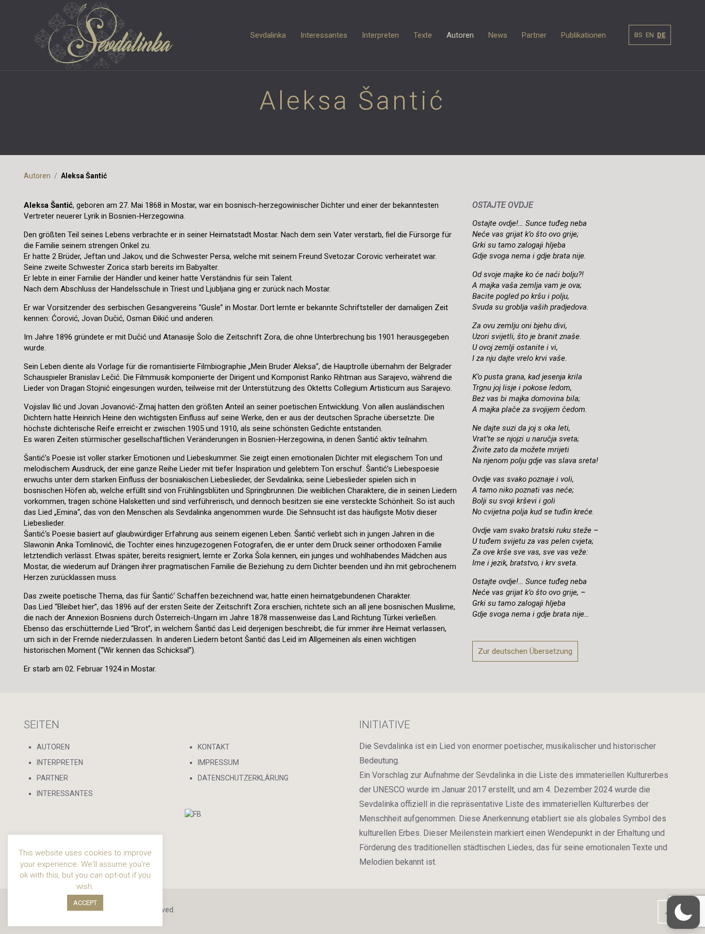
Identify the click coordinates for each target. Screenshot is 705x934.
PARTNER (52, 778)
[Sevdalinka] (103, 35)
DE (661, 35)
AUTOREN (53, 747)
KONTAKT (214, 747)
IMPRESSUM (218, 762)
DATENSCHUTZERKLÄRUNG (243, 778)
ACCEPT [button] (85, 903)
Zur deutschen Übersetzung (525, 651)
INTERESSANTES (65, 793)
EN (650, 35)
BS (638, 35)
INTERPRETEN (60, 762)
